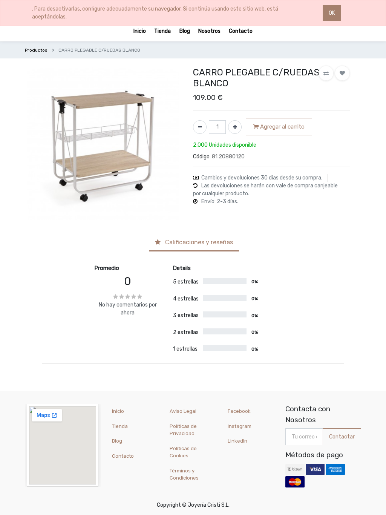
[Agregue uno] (235, 127)
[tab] (194, 242)
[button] (326, 73)
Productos (36, 50)
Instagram (239, 426)
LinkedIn (238, 441)
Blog (117, 441)
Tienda (120, 426)
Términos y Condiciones (184, 474)
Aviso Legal (183, 411)
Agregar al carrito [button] (282, 126)
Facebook (239, 411)
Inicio (118, 411)
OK (332, 13)
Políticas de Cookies (183, 452)
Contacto (123, 456)
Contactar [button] (342, 437)
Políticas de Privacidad (183, 430)
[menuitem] (139, 30)
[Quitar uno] (200, 127)
